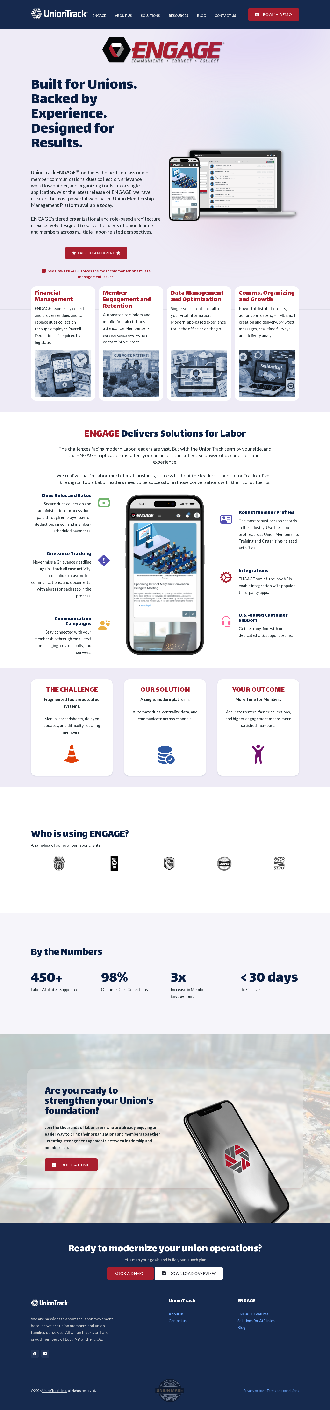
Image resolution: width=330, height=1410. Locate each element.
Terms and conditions (282, 1391)
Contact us (225, 16)
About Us (123, 16)
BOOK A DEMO (277, 14)
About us (176, 1314)
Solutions (150, 16)
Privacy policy (253, 1391)
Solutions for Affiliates (256, 1320)
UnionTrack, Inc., (54, 1391)
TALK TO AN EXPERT (96, 253)
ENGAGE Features (252, 1314)
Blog (201, 16)
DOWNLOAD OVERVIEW (192, 1273)
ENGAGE (99, 16)
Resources (178, 16)
